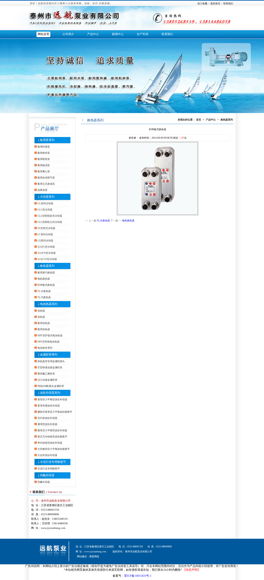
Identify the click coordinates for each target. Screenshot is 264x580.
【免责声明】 (191, 569)
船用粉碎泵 (44, 152)
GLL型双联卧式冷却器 (50, 215)
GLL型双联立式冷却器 (50, 222)
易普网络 (94, 556)
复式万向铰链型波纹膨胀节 (52, 436)
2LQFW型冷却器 (47, 253)
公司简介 (68, 34)
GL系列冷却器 (45, 203)
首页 (198, 119)
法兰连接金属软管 (47, 379)
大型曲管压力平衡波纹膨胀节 (54, 449)
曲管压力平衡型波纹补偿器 (52, 430)
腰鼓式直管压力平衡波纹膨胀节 (55, 411)
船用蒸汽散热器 (46, 272)
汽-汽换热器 (44, 297)
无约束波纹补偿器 (47, 418)
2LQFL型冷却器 (46, 246)
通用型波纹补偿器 (47, 424)
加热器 (41, 310)
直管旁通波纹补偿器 (49, 405)
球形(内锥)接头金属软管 (51, 386)
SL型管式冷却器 (46, 228)
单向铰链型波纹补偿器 (50, 442)
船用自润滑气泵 (46, 177)
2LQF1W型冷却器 (47, 259)
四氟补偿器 (47, 475)
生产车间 (142, 34)
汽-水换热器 (44, 291)
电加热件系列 (45, 347)
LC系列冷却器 (45, 234)
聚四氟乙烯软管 (46, 373)
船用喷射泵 (44, 159)
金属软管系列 (48, 354)
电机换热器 (44, 278)
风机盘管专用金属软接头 (51, 361)
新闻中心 (118, 34)
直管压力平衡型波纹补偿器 (52, 399)
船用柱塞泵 (44, 146)
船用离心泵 (44, 171)
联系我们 (167, 34)
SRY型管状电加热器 (49, 341)
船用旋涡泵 (44, 165)
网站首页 (43, 34)
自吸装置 (42, 190)
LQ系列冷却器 (45, 240)
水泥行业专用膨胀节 (53, 461)
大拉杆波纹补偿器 (47, 455)
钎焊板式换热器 (46, 285)
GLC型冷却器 (45, 209)
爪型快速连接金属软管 (50, 367)
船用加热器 (44, 323)
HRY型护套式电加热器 (50, 335)
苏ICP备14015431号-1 (137, 575)
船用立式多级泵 (46, 183)
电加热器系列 (48, 304)
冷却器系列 (47, 196)
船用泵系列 (47, 140)
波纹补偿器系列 (50, 392)
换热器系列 (47, 265)
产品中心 (93, 34)
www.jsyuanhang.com (95, 551)
